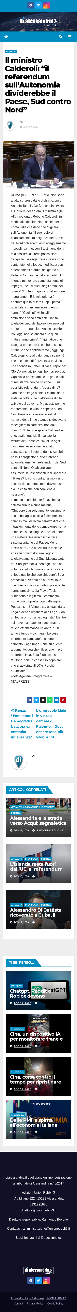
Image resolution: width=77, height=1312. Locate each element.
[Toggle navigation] (69, 37)
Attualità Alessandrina (24, 807)
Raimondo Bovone (49, 830)
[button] (60, 36)
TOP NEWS (16, 986)
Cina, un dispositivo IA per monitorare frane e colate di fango (36, 1039)
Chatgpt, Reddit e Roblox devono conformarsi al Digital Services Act (35, 998)
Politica (10, 51)
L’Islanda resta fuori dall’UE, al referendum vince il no (36, 869)
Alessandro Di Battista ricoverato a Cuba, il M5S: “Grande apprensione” (35, 917)
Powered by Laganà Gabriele (27, 1298)
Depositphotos (51, 1237)
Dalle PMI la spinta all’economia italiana (33, 1122)
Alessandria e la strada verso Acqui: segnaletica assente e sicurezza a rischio (38, 825)
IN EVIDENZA (47, 807)
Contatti (18, 1303)
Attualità (16, 859)
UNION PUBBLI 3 (56, 1298)
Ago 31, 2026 (22, 1003)
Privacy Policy (35, 1303)
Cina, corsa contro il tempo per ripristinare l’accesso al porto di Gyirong (35, 1084)
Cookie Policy (55, 1303)
